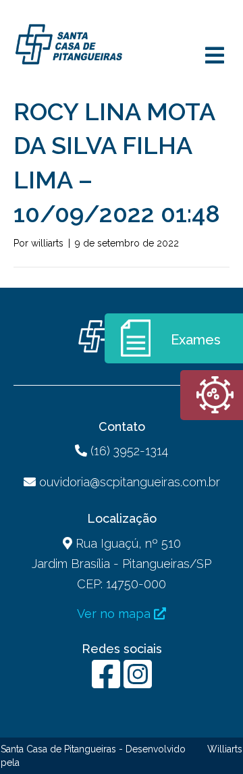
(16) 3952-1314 (127, 451)
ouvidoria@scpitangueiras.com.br (129, 482)
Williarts (224, 749)
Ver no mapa (115, 614)
